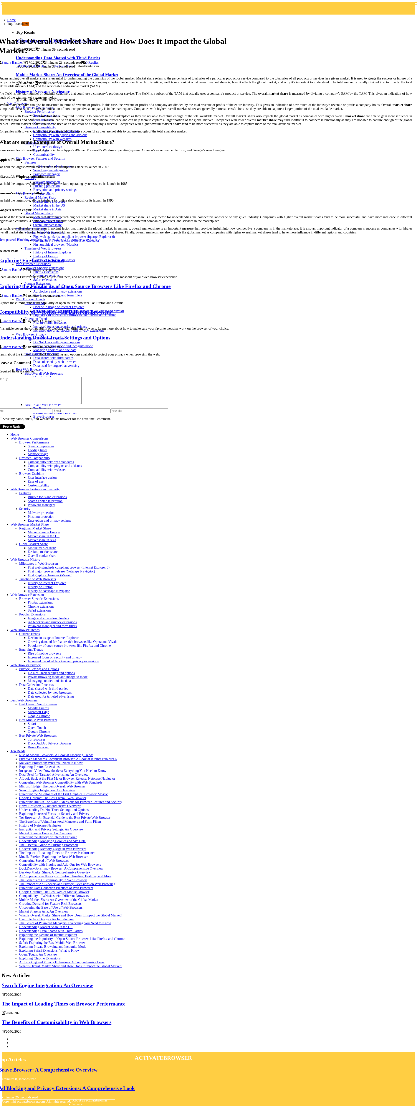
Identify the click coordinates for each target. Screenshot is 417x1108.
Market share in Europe (44, 532)
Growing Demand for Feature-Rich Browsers (50, 903)
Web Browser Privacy (25, 665)
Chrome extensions (41, 606)
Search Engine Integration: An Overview (47, 790)
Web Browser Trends (25, 630)
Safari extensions (39, 610)
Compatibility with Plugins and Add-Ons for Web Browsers (60, 864)
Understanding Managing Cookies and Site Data (52, 841)
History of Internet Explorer (47, 583)
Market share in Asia (42, 540)
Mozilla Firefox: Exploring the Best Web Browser (53, 856)
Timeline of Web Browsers (37, 579)
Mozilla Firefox (38, 708)
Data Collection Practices (36, 684)
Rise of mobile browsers (44, 653)
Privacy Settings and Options (39, 669)
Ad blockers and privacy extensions (52, 622)
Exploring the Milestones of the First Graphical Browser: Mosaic (63, 794)
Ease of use (35, 481)
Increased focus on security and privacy (55, 657)
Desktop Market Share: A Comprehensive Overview (55, 872)
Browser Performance (34, 442)
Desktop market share (43, 552)
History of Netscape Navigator (49, 591)
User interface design (42, 477)
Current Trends (29, 634)
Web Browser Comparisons (29, 438)
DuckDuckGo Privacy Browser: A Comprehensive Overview (61, 868)
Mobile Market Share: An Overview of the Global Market (58, 899)
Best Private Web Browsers (38, 735)
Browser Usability (31, 473)
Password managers (41, 505)
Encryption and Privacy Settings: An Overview (51, 829)
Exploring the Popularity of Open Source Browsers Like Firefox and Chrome (72, 939)
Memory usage (38, 454)
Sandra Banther (12, 62)
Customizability (38, 485)
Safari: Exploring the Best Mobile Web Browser (52, 942)
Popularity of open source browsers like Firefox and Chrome (69, 645)
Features (25, 493)
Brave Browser (38, 747)
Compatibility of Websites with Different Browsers (54, 896)
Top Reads (17, 751)
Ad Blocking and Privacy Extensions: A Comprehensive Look (61, 962)
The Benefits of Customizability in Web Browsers (53, 880)
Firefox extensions (40, 602)
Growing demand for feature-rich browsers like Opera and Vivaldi (73, 641)
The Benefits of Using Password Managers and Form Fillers (60, 821)
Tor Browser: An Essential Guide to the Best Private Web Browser (64, 817)
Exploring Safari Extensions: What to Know (49, 950)
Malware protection (41, 512)
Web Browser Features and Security (35, 489)
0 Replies (92, 62)
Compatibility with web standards (51, 462)
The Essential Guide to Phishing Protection (48, 845)
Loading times (37, 450)
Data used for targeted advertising (51, 696)
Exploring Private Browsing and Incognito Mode (52, 946)
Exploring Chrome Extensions (40, 958)
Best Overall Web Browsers (38, 704)
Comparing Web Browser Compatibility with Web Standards (60, 782)
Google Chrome (39, 716)
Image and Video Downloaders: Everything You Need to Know (62, 770)
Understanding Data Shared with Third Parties (51, 931)
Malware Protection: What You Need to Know (51, 763)
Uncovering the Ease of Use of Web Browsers (51, 907)
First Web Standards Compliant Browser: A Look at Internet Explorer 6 (68, 759)
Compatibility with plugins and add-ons (55, 466)
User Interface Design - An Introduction (46, 919)
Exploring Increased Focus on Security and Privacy (54, 813)
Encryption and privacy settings (49, 520)
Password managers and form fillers (52, 626)
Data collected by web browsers (50, 692)
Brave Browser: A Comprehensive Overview (50, 806)
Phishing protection (41, 516)
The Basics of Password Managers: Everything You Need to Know (65, 923)
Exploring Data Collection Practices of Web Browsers (56, 888)
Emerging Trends (31, 649)
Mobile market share (42, 548)
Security (24, 509)
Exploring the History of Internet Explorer (48, 837)
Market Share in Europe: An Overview (45, 833)
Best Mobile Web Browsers (38, 720)
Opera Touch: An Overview (38, 954)
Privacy (77, 1104)
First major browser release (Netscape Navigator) (61, 571)
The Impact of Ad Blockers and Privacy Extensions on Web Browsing (67, 884)
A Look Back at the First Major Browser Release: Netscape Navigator (67, 778)
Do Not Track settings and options (51, 673)
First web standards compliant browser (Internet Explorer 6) (68, 567)
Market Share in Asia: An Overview (43, 911)
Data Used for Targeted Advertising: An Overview (53, 774)
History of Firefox (40, 587)
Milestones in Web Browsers (38, 563)
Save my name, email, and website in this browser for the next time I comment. (57, 419)
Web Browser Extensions (27, 595)
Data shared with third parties (48, 688)
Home (11, 20)
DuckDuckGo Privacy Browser (49, 743)
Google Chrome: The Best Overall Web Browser (52, 798)
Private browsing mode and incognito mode (58, 677)
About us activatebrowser (89, 1100)
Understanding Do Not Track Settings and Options (54, 810)
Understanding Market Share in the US (46, 927)
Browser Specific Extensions (39, 598)
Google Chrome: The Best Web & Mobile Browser (54, 892)
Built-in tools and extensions (47, 497)
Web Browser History (25, 559)
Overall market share (42, 555)
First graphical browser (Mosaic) (50, 575)
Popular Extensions (32, 614)
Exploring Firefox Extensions (39, 767)
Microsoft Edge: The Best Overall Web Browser (52, 786)
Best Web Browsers (24, 700)
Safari (32, 724)
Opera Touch (37, 727)
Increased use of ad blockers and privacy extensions (63, 661)
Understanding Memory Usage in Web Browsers (52, 849)
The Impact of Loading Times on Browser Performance (57, 853)
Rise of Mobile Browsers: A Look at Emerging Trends (56, 755)
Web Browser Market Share (32, 66)
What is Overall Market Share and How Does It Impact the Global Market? (70, 915)
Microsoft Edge (38, 712)
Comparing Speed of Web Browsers (44, 860)
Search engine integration (45, 501)
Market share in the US (44, 536)
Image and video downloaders (48, 618)
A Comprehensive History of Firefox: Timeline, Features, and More (65, 876)
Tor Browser (36, 739)
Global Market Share (62, 66)
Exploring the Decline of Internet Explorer (48, 935)
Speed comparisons (41, 446)
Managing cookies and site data (49, 681)
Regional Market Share (35, 528)
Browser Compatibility (34, 458)
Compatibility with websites (47, 469)
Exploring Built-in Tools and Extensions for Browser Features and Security (70, 802)
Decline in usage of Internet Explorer (53, 638)
